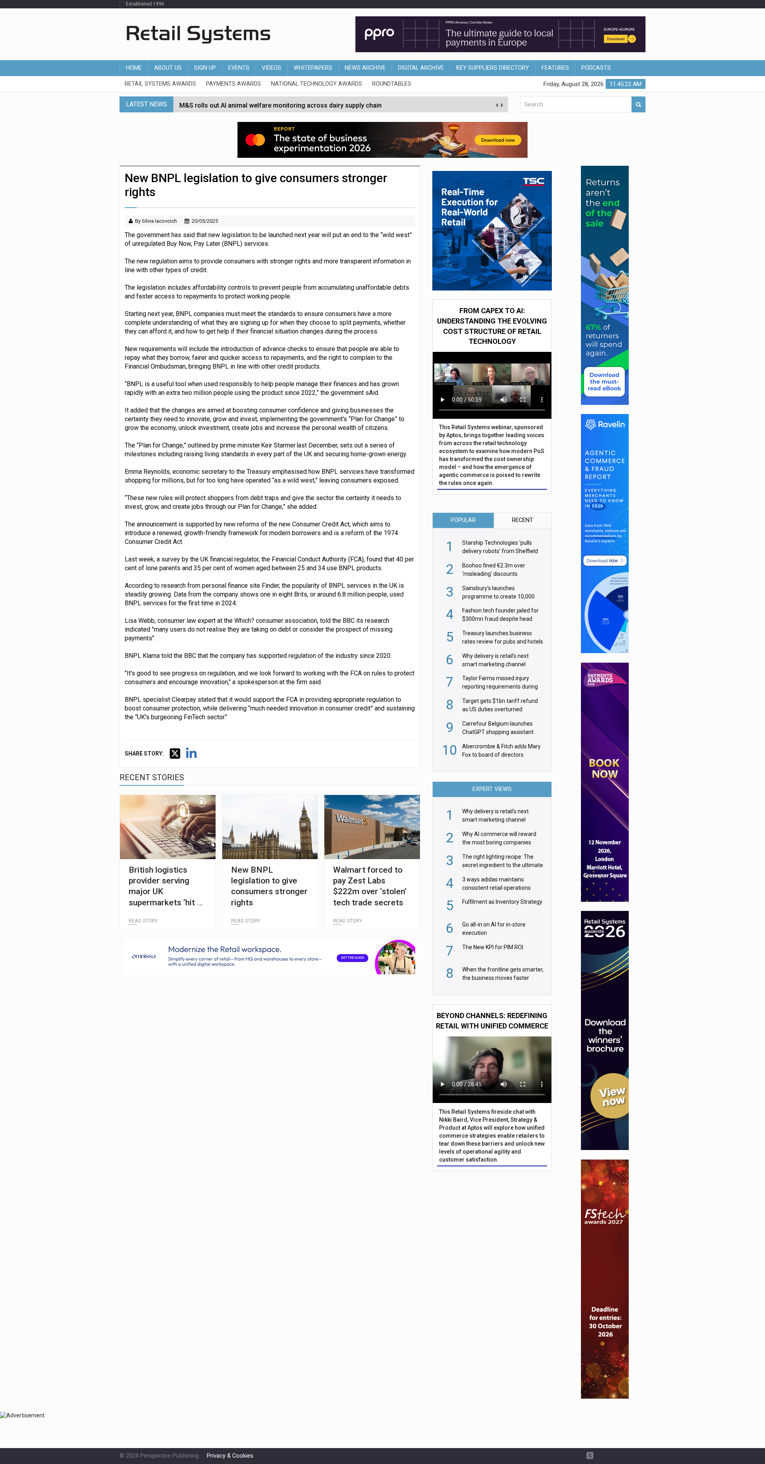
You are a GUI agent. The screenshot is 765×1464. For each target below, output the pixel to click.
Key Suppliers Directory (492, 68)
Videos (271, 68)
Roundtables (391, 83)
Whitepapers (313, 68)
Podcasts (596, 68)
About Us (168, 68)
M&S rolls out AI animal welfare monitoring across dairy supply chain (280, 104)
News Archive (365, 68)
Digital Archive (421, 68)
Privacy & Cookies (230, 1455)
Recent (522, 520)
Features (555, 68)
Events (238, 68)
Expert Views (492, 789)
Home (134, 68)
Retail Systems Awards (160, 83)
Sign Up (205, 68)
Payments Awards (233, 83)
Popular (463, 520)
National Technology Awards (316, 83)
